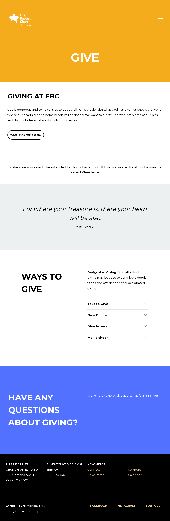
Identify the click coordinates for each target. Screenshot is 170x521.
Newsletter (95, 475)
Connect (93, 469)
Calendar (135, 475)
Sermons (135, 469)
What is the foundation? (25, 134)
